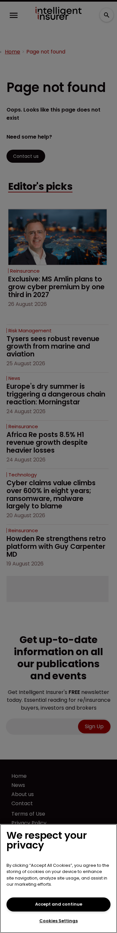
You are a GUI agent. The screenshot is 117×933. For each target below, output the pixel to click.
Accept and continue (58, 904)
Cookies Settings (58, 921)
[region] (58, 878)
